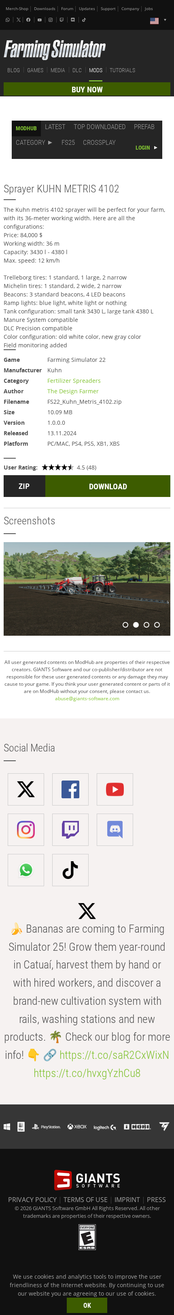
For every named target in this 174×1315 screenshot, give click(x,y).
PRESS (156, 1199)
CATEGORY (30, 142)
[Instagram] (51, 20)
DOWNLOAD (108, 486)
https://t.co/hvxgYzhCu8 (87, 1073)
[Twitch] (63, 20)
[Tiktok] (85, 20)
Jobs (149, 8)
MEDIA (58, 70)
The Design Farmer (73, 391)
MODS (95, 70)
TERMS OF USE (86, 1199)
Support (108, 8)
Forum (67, 8)
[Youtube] (40, 20)
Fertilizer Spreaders (74, 380)
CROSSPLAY (99, 142)
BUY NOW (87, 89)
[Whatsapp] (8, 20)
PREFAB (144, 127)
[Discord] (73, 20)
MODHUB (26, 128)
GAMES (35, 70)
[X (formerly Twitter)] (19, 20)
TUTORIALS (122, 70)
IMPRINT (127, 1199)
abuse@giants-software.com (87, 698)
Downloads (44, 8)
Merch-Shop (17, 8)
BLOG (13, 70)
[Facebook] (29, 20)
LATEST (55, 127)
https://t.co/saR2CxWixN (114, 1055)
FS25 (68, 142)
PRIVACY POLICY (32, 1199)
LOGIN (143, 147)
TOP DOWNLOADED (100, 127)
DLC (77, 70)
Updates (87, 8)
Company (130, 8)
